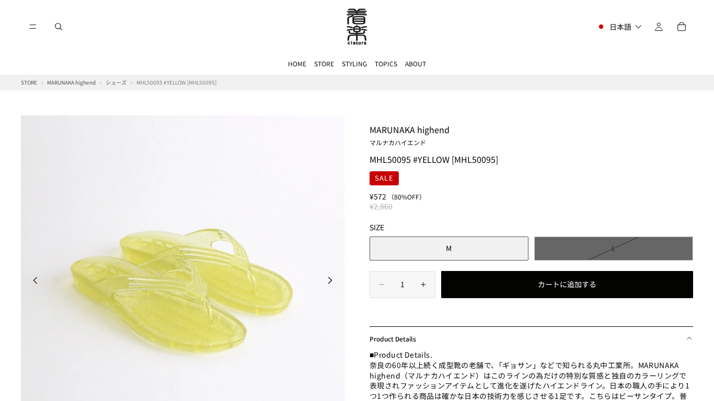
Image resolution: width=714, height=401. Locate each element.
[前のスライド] (32, 281)
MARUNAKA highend (410, 134)
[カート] (681, 26)
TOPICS (386, 63)
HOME (297, 63)
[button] (619, 26)
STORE (324, 63)
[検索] (58, 26)
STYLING (354, 63)
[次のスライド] (332, 281)
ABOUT (415, 63)
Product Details (393, 338)
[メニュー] (33, 27)
